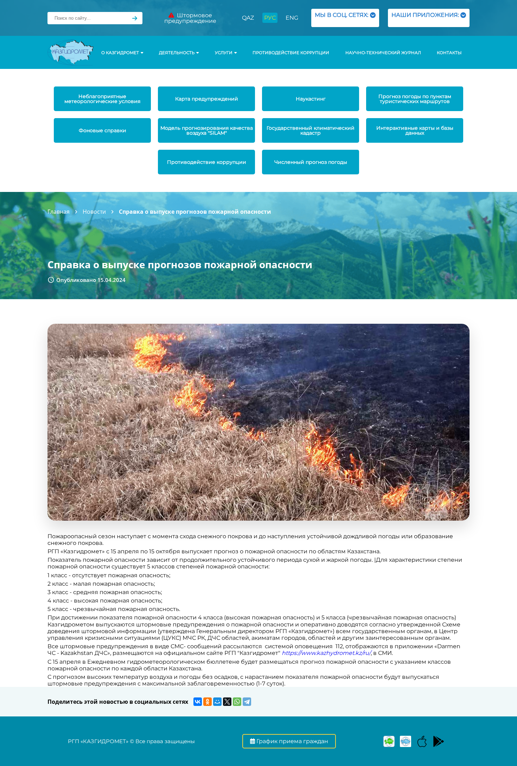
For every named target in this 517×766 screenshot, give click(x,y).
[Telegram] (247, 701)
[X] (227, 701)
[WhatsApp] (237, 701)
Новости (94, 211)
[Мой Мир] (217, 701)
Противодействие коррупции (291, 52)
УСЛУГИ (223, 52)
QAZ (248, 17)
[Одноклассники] (207, 701)
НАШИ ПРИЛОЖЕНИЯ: (425, 18)
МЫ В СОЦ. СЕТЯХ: (341, 18)
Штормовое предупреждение (190, 18)
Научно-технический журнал (383, 52)
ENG (292, 17)
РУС (270, 17)
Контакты (449, 52)
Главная (58, 211)
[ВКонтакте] (197, 701)
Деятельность (176, 52)
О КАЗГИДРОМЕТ (120, 52)
